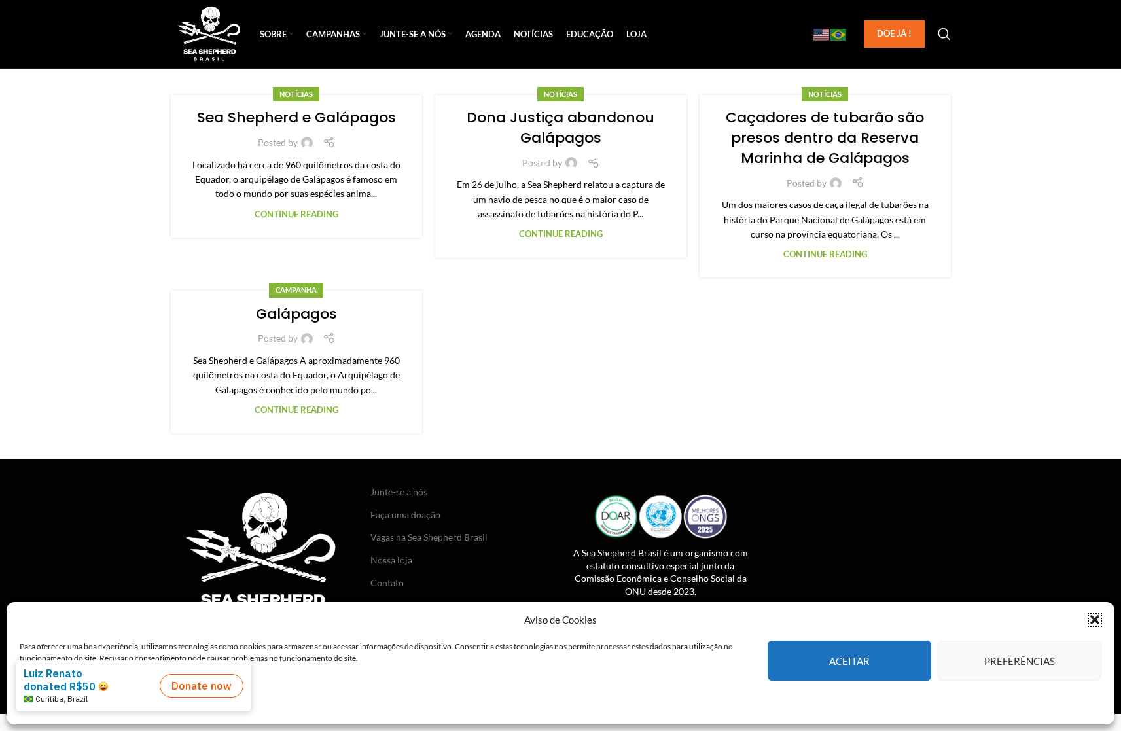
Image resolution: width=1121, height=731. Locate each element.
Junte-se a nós (398, 491)
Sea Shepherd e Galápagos (296, 117)
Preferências (1019, 660)
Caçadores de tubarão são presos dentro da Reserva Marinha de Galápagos (825, 137)
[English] (821, 34)
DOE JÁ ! (894, 33)
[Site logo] (209, 33)
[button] (1094, 619)
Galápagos (296, 314)
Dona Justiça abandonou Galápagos (560, 127)
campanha (296, 289)
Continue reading (296, 214)
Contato (387, 582)
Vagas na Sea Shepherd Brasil (429, 537)
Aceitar (849, 660)
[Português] (838, 34)
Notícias (296, 94)
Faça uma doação (405, 514)
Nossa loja (391, 559)
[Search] (944, 34)
